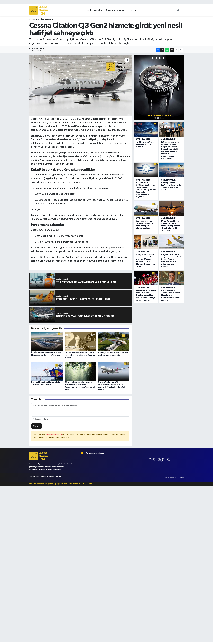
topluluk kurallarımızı (53, 434)
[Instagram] (159, 460)
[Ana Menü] (182, 10)
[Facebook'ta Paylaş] (158, 50)
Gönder (36, 426)
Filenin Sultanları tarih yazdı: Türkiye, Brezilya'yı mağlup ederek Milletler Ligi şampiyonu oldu (146, 295)
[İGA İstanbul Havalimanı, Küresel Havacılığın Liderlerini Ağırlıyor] (47, 341)
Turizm (132, 10)
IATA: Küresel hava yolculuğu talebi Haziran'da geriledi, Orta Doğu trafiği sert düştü (170, 225)
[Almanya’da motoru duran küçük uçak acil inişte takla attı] (113, 341)
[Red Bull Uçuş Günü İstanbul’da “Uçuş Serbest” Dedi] (47, 371)
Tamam (88, 484)
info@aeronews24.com (94, 453)
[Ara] (178, 10)
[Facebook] (150, 460)
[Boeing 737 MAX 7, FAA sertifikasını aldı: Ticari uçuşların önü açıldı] (171, 170)
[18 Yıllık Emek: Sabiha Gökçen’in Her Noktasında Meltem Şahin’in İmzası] (80, 341)
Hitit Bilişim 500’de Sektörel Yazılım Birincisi (145, 144)
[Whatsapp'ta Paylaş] (167, 50)
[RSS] (168, 460)
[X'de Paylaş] (162, 50)
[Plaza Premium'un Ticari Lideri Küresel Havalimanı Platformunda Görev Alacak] (171, 278)
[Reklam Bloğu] (159, 88)
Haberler (33, 19)
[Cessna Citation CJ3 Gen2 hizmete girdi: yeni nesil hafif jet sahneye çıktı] (80, 85)
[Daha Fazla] (172, 50)
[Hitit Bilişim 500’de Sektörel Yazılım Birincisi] (146, 129)
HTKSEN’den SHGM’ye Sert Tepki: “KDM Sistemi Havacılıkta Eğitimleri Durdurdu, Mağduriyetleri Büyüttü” (146, 190)
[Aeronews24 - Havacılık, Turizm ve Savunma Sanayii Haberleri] (38, 10)
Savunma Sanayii (115, 10)
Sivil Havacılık (94, 10)
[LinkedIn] (163, 460)
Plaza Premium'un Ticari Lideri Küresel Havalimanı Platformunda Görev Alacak (171, 295)
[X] (154, 460)
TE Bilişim (180, 477)
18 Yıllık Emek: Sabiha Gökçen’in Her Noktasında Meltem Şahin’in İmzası (80, 355)
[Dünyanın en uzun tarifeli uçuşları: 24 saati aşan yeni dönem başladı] (146, 208)
